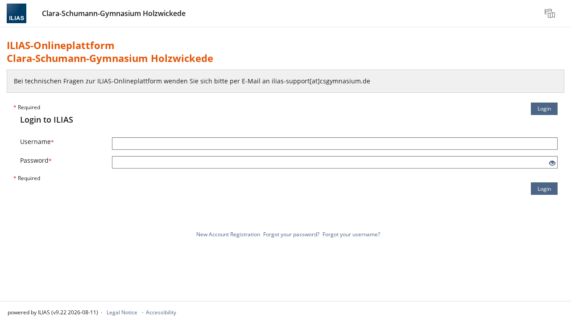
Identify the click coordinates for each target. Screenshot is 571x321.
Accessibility (161, 312)
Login (544, 108)
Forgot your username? (351, 234)
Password (36, 160)
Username (37, 141)
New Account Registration (228, 234)
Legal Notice (122, 312)
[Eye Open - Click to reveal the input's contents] (552, 163)
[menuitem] (551, 13)
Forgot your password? (291, 234)
